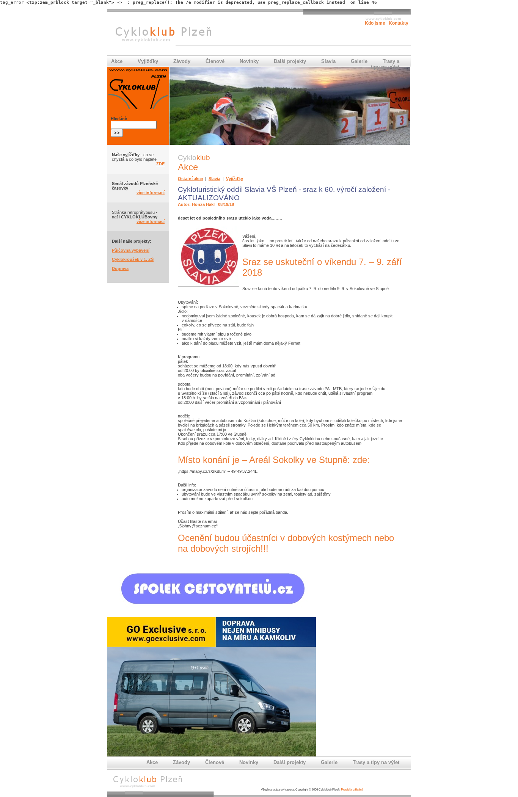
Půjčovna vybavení (130, 250)
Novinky (249, 61)
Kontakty (398, 23)
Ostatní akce (190, 178)
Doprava (120, 268)
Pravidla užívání (352, 789)
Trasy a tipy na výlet (385, 64)
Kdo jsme (375, 23)
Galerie (359, 61)
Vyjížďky (148, 61)
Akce (116, 61)
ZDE (160, 164)
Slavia (328, 61)
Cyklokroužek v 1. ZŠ (133, 259)
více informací (151, 192)
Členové (215, 61)
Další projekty (290, 61)
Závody (181, 61)
